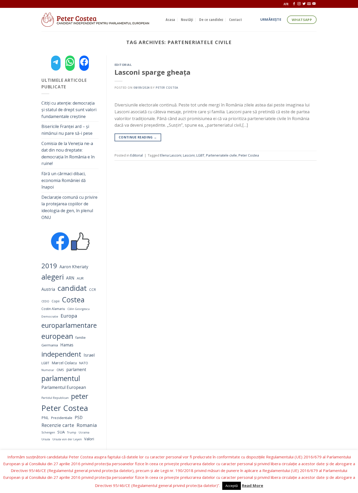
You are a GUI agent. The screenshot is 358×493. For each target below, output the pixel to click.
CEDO (45, 301)
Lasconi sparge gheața (153, 72)
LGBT (45, 363)
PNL (45, 417)
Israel (89, 355)
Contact (235, 19)
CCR (92, 289)
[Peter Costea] (99, 20)
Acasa (170, 19)
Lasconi (189, 155)
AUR (80, 278)
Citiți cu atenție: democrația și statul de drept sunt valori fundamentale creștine (68, 109)
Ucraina (84, 432)
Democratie (49, 316)
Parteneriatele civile (221, 155)
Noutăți (187, 19)
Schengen (48, 432)
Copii (55, 301)
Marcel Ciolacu (64, 362)
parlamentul (60, 378)
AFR (286, 4)
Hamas (66, 345)
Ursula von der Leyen (67, 439)
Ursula (45, 439)
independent (61, 354)
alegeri (52, 277)
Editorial (123, 65)
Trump (71, 432)
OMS (60, 370)
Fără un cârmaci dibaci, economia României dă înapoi (63, 180)
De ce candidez (211, 19)
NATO (83, 363)
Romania (87, 425)
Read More (252, 485)
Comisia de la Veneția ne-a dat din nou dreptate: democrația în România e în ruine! (68, 154)
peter (79, 396)
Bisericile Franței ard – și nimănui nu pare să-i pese (67, 130)
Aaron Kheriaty (73, 267)
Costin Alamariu (53, 309)
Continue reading (138, 137)
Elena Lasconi (170, 155)
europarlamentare (69, 325)
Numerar (47, 370)
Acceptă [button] (231, 485)
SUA (61, 432)
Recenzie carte (57, 425)
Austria (48, 289)
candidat (72, 288)
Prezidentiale (61, 417)
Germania (49, 345)
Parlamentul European (63, 387)
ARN (70, 278)
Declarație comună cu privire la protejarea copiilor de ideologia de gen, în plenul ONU (69, 207)
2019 (49, 265)
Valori (89, 438)
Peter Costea (64, 408)
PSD (79, 417)
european (57, 336)
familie (80, 337)
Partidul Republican (55, 398)
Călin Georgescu (78, 309)
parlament (76, 369)
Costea (73, 299)
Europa (69, 315)
